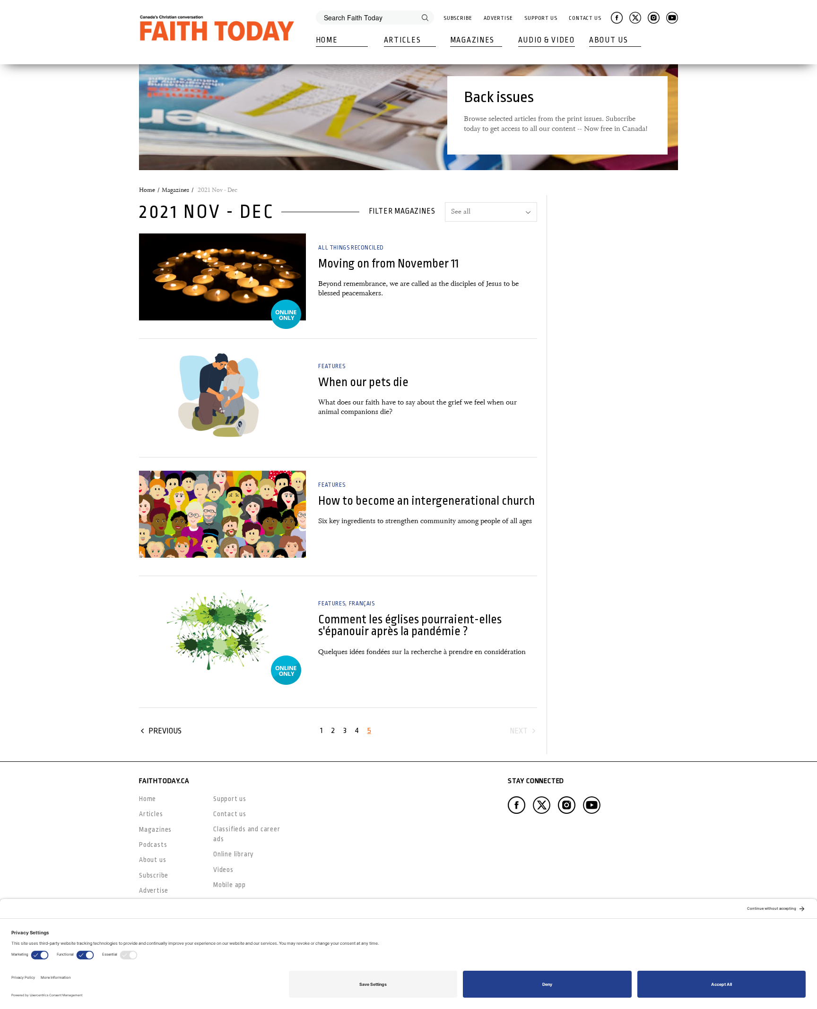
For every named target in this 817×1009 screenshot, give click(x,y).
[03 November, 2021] (222, 395)
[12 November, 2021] (222, 276)
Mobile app (229, 884)
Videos (223, 869)
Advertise (498, 18)
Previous (165, 730)
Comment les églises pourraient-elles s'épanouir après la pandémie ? (410, 625)
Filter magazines (402, 211)
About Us (608, 40)
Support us (229, 798)
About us (152, 859)
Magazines (472, 40)
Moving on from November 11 (388, 263)
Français (362, 603)
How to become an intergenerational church (426, 501)
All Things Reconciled (351, 247)
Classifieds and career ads (246, 834)
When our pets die (363, 382)
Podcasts (153, 844)
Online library (233, 854)
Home (327, 40)
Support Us (540, 18)
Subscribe (457, 18)
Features (331, 366)
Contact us (229, 814)
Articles (402, 40)
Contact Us (585, 18)
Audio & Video (546, 40)
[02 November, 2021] (222, 514)
